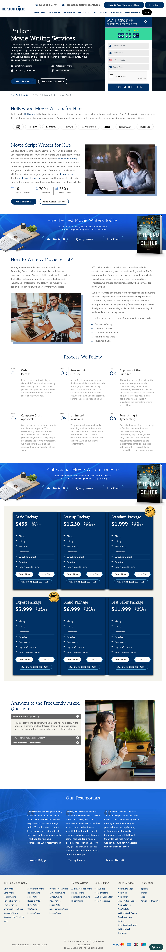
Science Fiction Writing (80, 897)
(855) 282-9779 (86, 239)
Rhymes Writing (10, 905)
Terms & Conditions (21, 944)
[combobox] (111, 60)
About (43, 12)
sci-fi (21, 178)
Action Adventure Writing (81, 889)
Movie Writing (55, 901)
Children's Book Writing (13, 909)
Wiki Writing (32, 909)
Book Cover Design (125, 889)
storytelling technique (78, 53)
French (144, 893)
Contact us (136, 12)
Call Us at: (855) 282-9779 (35, 582)
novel (28, 178)
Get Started (23, 81)
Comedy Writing (56, 897)
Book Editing (100, 889)
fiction (63, 174)
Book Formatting (101, 893)
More (127, 12)
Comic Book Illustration (127, 925)
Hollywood (29, 114)
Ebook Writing (55, 913)
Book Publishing (124, 905)
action (70, 174)
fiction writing (69, 12)
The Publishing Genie (21, 95)
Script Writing (33, 897)
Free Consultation (53, 81)
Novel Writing (33, 905)
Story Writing (9, 889)
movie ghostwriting (67, 158)
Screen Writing (55, 905)
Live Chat (154, 5)
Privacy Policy (40, 944)
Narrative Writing (34, 901)
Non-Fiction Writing (12, 901)
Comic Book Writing (57, 893)
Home (37, 12)
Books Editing (83, 12)
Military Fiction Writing (59, 889)
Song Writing (9, 893)
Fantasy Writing (77, 893)
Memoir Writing (10, 897)
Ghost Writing (54, 12)
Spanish (144, 889)
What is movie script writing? (26, 716)
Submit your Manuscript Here (123, 5)
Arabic (143, 897)
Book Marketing (124, 909)
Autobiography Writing (59, 909)
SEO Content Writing (35, 889)
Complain (147, 12)
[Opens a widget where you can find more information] (156, 947)
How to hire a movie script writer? (29, 737)
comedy (36, 178)
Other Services (116, 12)
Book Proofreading (102, 901)
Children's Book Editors (104, 897)
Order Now (24, 574)
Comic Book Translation (151, 901)
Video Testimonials (99, 12)
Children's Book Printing (127, 913)
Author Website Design (127, 901)
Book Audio (122, 893)
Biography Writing (11, 913)
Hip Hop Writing (33, 893)
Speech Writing (33, 913)
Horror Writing (77, 901)
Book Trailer (123, 897)
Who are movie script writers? (27, 742)
